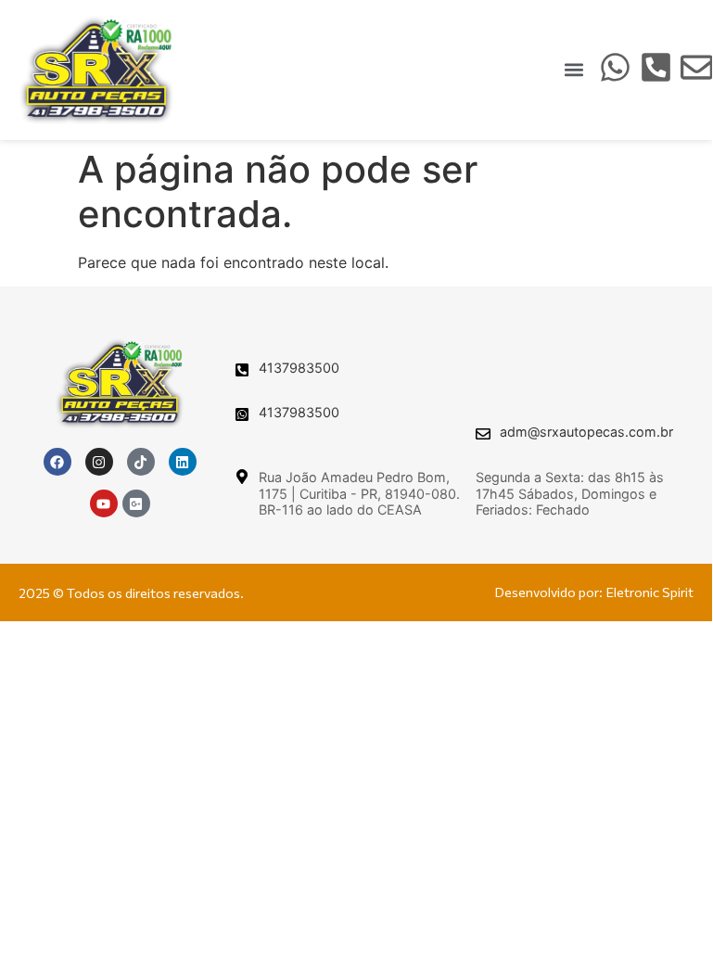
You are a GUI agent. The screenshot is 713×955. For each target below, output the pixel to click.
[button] (574, 70)
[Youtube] (104, 503)
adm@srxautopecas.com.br (586, 431)
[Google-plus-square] (136, 503)
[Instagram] (99, 462)
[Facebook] (57, 462)
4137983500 (299, 368)
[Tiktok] (141, 462)
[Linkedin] (183, 462)
